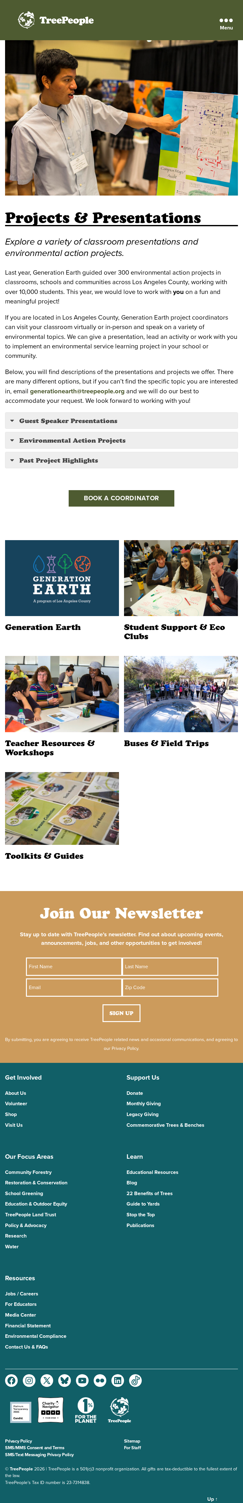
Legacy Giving (143, 1114)
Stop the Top (141, 1215)
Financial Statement (28, 1326)
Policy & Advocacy (26, 1225)
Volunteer (16, 1104)
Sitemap (132, 1441)
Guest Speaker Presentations (67, 420)
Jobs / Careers (21, 1294)
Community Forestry (28, 1172)
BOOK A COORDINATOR (121, 498)
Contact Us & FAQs (26, 1347)
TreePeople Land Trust (30, 1215)
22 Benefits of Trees (150, 1193)
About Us (15, 1093)
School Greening (24, 1193)
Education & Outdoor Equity (36, 1204)
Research (16, 1236)
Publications (140, 1225)
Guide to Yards (143, 1204)
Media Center (20, 1315)
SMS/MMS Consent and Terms (34, 1447)
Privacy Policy (18, 1441)
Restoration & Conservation (36, 1183)
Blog (132, 1183)
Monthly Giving (144, 1104)
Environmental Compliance (35, 1336)
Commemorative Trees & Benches (165, 1125)
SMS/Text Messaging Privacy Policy (39, 1454)
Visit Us (14, 1125)
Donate (135, 1093)
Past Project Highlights (57, 460)
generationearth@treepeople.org (77, 391)
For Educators (21, 1304)
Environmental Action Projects (71, 440)
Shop (11, 1114)
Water (12, 1247)
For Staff (132, 1447)
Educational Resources (152, 1172)
